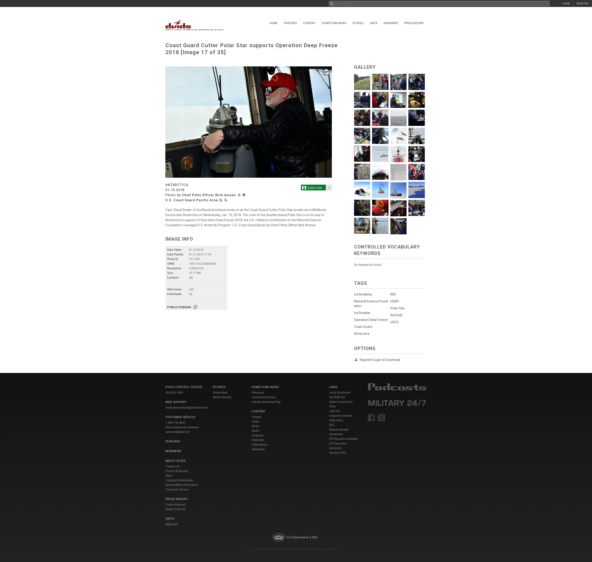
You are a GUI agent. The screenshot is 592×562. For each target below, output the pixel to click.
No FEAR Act (337, 397)
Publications (260, 444)
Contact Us (173, 466)
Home (274, 23)
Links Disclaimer (340, 392)
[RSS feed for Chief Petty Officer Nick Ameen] (239, 195)
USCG (394, 322)
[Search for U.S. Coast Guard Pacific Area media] (221, 200)
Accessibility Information (181, 485)
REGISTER (582, 3)
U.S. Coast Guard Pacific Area (191, 200)
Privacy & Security (177, 471)
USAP (394, 301)
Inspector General (340, 415)
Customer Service (177, 489)
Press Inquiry (414, 23)
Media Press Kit (175, 509)
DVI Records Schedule (343, 439)
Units (373, 23)
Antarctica (361, 333)
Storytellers (220, 392)
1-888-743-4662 (175, 422)
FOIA (332, 406)
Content (309, 23)
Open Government (341, 402)
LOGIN (566, 3)
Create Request (176, 504)
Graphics (257, 435)
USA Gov (334, 411)
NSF (393, 294)
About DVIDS (175, 461)
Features (290, 23)
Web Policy (336, 420)
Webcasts (258, 449)
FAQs (169, 475)
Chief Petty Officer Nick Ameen (209, 195)
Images (257, 417)
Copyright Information (179, 480)
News (255, 426)
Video (255, 421)
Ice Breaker (362, 313)
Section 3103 (337, 452)
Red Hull (396, 315)
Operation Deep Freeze (371, 320)
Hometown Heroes (264, 397)
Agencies (172, 524)
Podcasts (258, 440)
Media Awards (222, 397)
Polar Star (397, 308)
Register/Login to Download (380, 360)
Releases (258, 392)
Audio (255, 430)
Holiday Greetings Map (266, 402)
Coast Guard (363, 327)
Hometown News (334, 23)
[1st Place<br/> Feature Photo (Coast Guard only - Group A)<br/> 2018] (244, 195)
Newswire (391, 23)
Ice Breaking (363, 294)
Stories (358, 23)
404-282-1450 (174, 392)
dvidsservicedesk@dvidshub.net (186, 407)
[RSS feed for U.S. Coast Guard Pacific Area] (226, 200)
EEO (332, 425)
